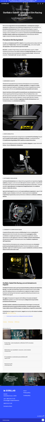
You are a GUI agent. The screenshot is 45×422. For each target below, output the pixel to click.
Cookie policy (26, 395)
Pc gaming (19, 9)
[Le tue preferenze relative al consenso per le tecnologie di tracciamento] (43, 420)
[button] (42, 3)
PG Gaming (10, 321)
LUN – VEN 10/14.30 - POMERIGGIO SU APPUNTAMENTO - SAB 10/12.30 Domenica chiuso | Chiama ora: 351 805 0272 (23, 1)
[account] (38, 3)
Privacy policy (26, 392)
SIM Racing (25, 9)
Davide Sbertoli (17, 18)
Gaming (5, 321)
